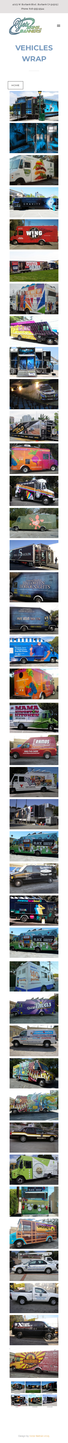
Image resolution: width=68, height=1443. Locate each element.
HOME (16, 85)
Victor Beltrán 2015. (39, 1436)
